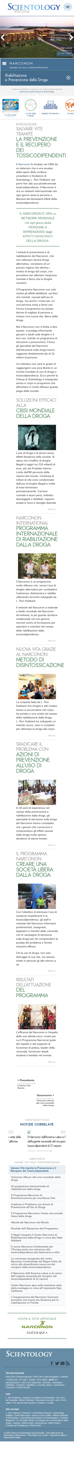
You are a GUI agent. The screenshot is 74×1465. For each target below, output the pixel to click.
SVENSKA (56, 1382)
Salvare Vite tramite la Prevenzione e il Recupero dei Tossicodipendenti (33, 1169)
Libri (57, 1400)
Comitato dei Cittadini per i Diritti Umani (23, 1425)
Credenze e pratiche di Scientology (38, 1397)
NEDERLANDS (13, 1382)
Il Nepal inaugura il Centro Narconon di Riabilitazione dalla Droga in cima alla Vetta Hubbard (36, 1237)
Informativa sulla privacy (15, 1435)
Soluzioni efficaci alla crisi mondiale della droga (36, 1178)
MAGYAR (36, 1382)
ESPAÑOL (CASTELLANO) (39, 1385)
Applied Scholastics (50, 113)
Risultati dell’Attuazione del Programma (34, 1228)
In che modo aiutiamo (10, 115)
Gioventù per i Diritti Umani (47, 1423)
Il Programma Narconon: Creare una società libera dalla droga (37, 1215)
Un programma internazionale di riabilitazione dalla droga (30, 1188)
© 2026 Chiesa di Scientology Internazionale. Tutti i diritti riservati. (34, 1433)
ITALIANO (10, 1387)
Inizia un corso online (41, 1415)
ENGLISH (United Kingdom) (46, 1377)
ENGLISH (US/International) (18, 1377)
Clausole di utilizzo (58, 1435)
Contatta (41, 1403)
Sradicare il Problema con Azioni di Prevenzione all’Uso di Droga (32, 1206)
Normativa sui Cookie (38, 1435)
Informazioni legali (12, 1437)
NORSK (46, 1382)
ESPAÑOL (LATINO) (15, 1385)
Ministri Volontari (26, 1400)
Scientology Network (42, 1413)
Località (50, 1403)
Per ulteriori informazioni (24, 1403)
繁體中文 (53, 1380)
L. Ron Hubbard (13, 1397)
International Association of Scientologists (39, 1418)
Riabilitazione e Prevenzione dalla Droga (26, 78)
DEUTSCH (27, 1382)
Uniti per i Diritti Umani (23, 1423)
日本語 (32, 1380)
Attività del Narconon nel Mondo (30, 1222)
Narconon (24, 164)
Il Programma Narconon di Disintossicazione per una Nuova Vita (33, 1197)
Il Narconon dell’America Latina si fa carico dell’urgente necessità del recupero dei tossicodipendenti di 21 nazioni (51, 1141)
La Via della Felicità (30, 114)
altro (50, 509)
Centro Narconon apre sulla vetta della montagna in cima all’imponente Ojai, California (36, 1288)
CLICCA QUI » (37, 1332)
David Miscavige (22, 1415)
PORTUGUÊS (23, 1387)
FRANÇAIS (12, 1380)
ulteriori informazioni (39, 1150)
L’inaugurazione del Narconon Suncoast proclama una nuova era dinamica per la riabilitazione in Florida (34, 1300)
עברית (22, 1379)
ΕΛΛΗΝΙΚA (59, 1385)
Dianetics (26, 1413)
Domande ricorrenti (45, 1400)
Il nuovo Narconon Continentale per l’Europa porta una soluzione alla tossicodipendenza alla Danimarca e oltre (35, 1249)
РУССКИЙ (42, 1380)
